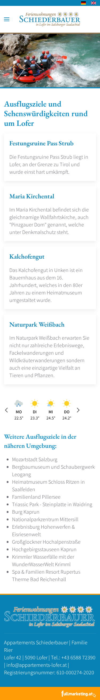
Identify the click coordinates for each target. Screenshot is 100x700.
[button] (6, 19)
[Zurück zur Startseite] (50, 19)
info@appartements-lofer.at (36, 664)
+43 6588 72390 (78, 657)
